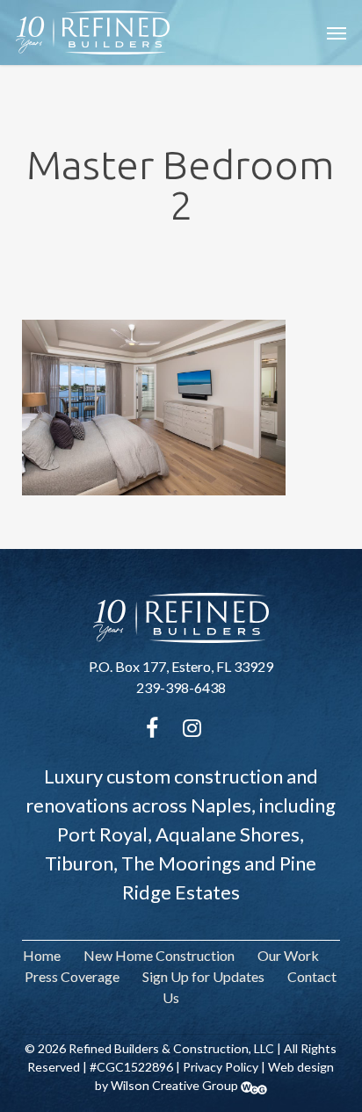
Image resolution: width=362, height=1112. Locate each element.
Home (42, 955)
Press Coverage (72, 976)
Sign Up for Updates (203, 976)
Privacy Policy (220, 1066)
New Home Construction (159, 955)
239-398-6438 (181, 687)
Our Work (288, 955)
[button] (336, 32)
